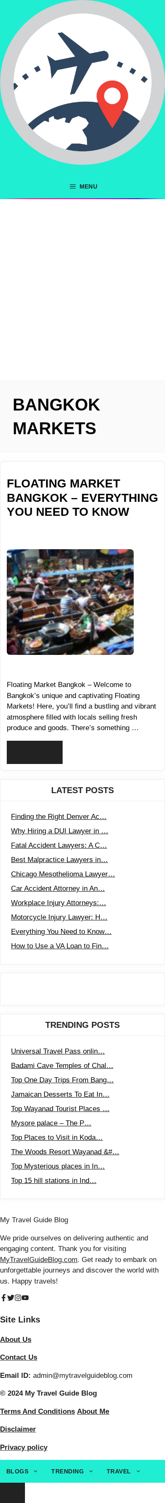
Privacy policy (23, 1447)
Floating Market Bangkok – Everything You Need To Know (82, 497)
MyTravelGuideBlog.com (38, 1260)
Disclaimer (18, 1429)
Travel (119, 1471)
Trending (67, 1471)
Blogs (17, 1471)
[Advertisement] (82, 285)
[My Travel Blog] (82, 87)
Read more (34, 752)
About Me (93, 1411)
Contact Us (18, 1357)
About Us (15, 1340)
